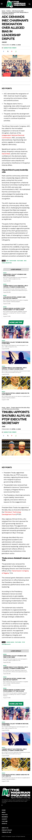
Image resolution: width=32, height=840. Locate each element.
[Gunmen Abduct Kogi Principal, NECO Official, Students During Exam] (16, 357)
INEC (25, 260)
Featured (20, 260)
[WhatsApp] (16, 51)
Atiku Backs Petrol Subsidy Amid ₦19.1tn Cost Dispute (14, 297)
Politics (8, 11)
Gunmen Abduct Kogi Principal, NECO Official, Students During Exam (15, 286)
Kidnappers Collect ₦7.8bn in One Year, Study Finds (14, 275)
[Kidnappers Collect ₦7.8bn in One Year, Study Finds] (16, 332)
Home (3, 11)
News (5, 272)
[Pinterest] (12, 51)
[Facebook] (3, 51)
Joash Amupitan (7, 262)
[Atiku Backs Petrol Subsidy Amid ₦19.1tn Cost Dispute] (16, 382)
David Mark (13, 260)
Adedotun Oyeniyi (10, 48)
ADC (7, 260)
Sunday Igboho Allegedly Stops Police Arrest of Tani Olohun (14, 309)
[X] (7, 51)
